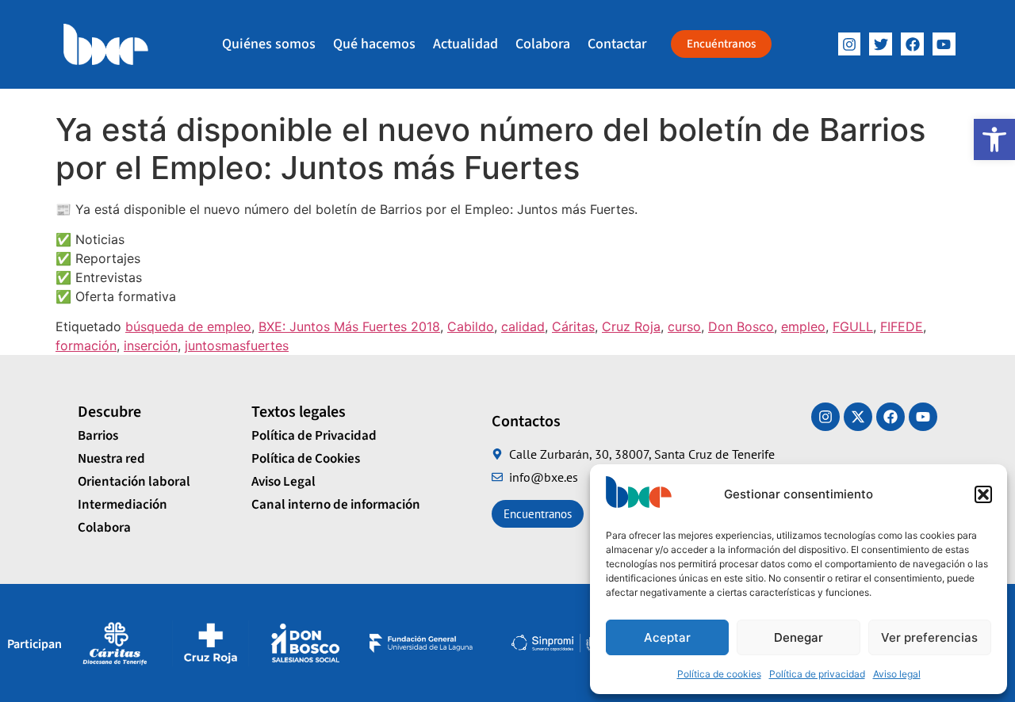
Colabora (542, 44)
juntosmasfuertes (237, 345)
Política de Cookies (305, 458)
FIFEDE (901, 326)
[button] (994, 139)
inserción (151, 345)
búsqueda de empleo (188, 326)
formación (86, 345)
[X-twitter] (858, 417)
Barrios (98, 435)
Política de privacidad (817, 674)
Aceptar (667, 637)
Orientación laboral (134, 481)
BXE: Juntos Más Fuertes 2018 (349, 326)
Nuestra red (111, 458)
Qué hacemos (374, 44)
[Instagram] (849, 43)
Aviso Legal (283, 481)
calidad (523, 326)
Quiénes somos (269, 44)
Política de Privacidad (314, 435)
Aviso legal (897, 674)
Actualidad (465, 44)
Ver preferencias (929, 637)
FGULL (853, 326)
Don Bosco (741, 326)
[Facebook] (912, 43)
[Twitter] (880, 43)
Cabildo (470, 326)
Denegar (798, 637)
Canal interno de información (335, 504)
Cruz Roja (631, 326)
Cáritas (573, 326)
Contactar (617, 44)
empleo (803, 326)
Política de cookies (719, 674)
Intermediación (122, 504)
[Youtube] (923, 417)
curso (684, 326)
